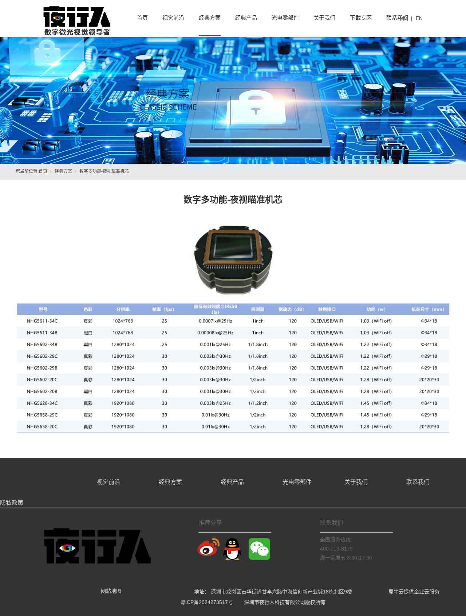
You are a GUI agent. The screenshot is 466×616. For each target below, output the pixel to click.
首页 (43, 171)
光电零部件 (297, 482)
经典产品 (232, 482)
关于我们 (356, 482)
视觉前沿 (108, 482)
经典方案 (63, 171)
